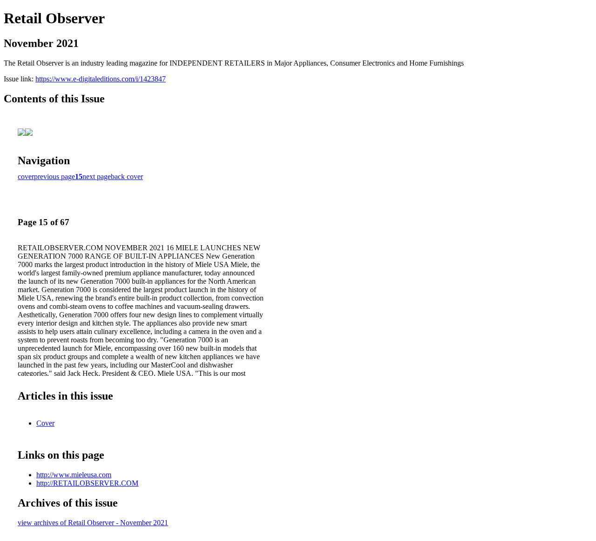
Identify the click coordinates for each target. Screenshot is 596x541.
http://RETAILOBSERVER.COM (87, 483)
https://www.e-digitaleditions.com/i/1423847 (100, 79)
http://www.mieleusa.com (73, 475)
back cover (127, 176)
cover (26, 176)
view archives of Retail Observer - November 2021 (93, 523)
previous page (54, 176)
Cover (45, 423)
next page (96, 176)
